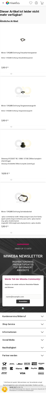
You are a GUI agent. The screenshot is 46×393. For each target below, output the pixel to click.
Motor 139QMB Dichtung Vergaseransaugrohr (18, 106)
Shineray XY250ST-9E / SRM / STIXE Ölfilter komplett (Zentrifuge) (21, 160)
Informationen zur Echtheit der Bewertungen (21, 390)
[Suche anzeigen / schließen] (24, 3)
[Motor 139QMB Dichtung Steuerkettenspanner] (23, 39)
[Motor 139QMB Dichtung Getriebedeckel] (23, 198)
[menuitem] (30, 3)
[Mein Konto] (36, 3)
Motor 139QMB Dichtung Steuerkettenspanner (19, 53)
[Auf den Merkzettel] (11, 74)
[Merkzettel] (30, 3)
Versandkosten (34, 382)
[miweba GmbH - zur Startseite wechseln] (13, 3)
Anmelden (23, 301)
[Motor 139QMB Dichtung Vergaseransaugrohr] (23, 92)
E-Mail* (8, 293)
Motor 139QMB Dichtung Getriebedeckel (16, 212)
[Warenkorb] (42, 3)
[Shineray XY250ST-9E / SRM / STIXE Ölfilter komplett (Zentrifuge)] (23, 145)
